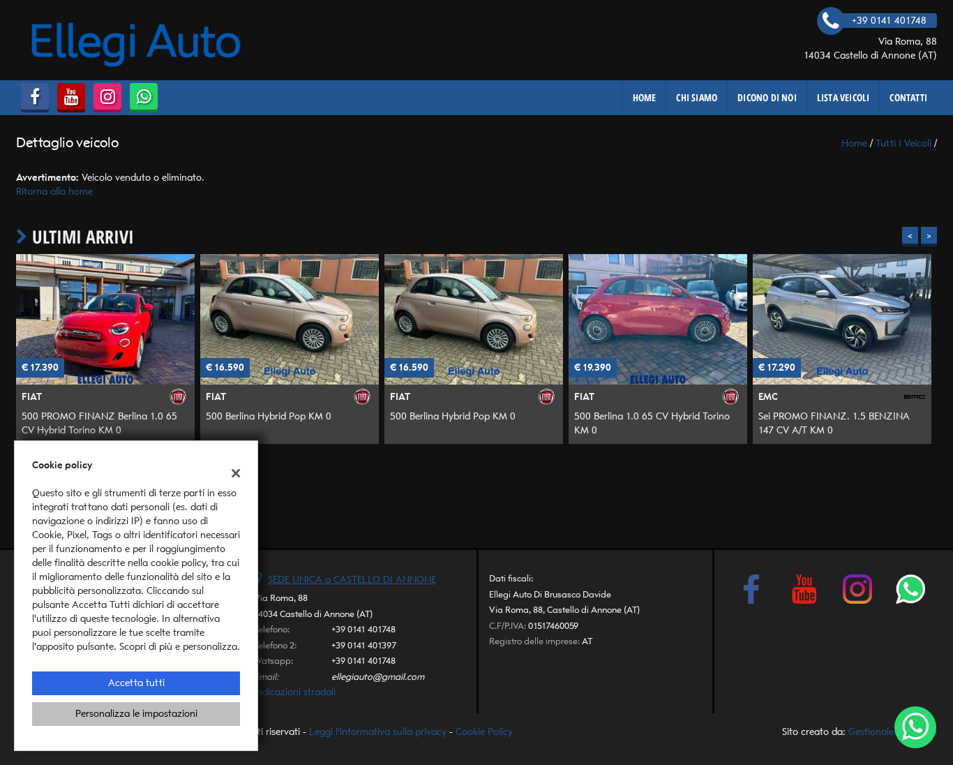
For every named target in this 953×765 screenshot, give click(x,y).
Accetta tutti (136, 683)
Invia (621, 483)
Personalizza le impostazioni (136, 714)
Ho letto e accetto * (588, 420)
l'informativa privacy (625, 420)
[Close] (766, 226)
